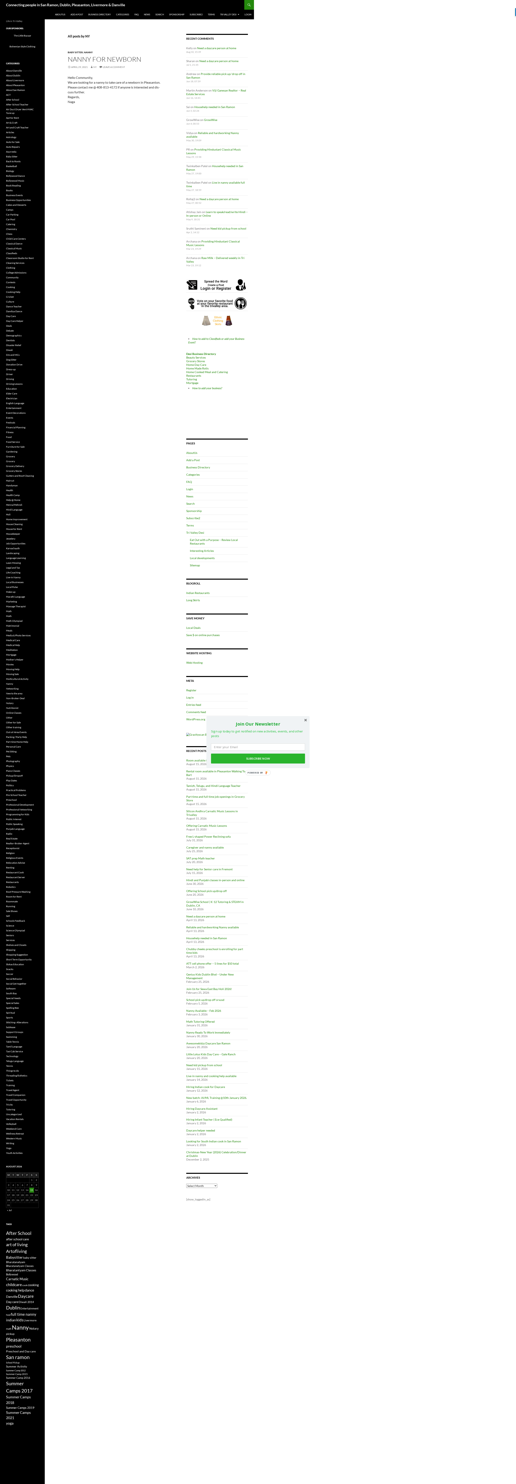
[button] (258, 724)
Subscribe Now (258, 758)
